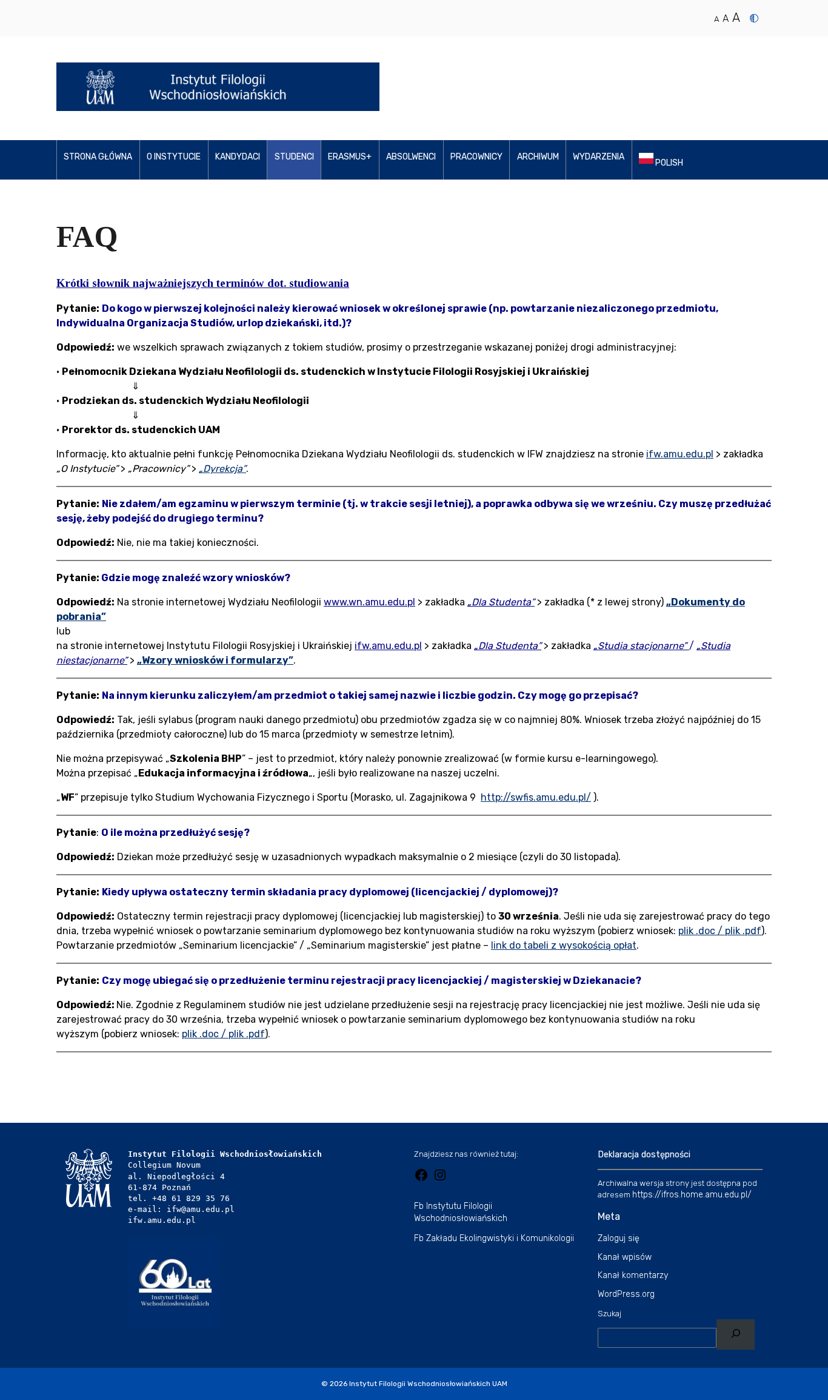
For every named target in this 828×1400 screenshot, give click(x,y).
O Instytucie (174, 157)
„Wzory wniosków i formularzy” (215, 660)
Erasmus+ (350, 157)
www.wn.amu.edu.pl (369, 602)
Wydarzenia (598, 157)
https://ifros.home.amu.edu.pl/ (692, 1195)
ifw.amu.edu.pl (679, 454)
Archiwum (538, 157)
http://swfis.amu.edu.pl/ (536, 797)
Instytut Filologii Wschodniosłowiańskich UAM (428, 1383)
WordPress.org (626, 1294)
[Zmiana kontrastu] (754, 18)
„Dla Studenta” (501, 602)
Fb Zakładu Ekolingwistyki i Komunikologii (494, 1238)
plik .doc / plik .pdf (719, 931)
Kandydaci (237, 157)
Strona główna (98, 157)
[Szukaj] (735, 1334)
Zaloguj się (618, 1238)
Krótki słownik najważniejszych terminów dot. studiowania (202, 283)
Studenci (294, 157)
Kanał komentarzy (633, 1275)
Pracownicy (476, 157)
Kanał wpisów (625, 1257)
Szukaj (609, 1313)
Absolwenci (411, 157)
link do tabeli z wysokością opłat (563, 945)
